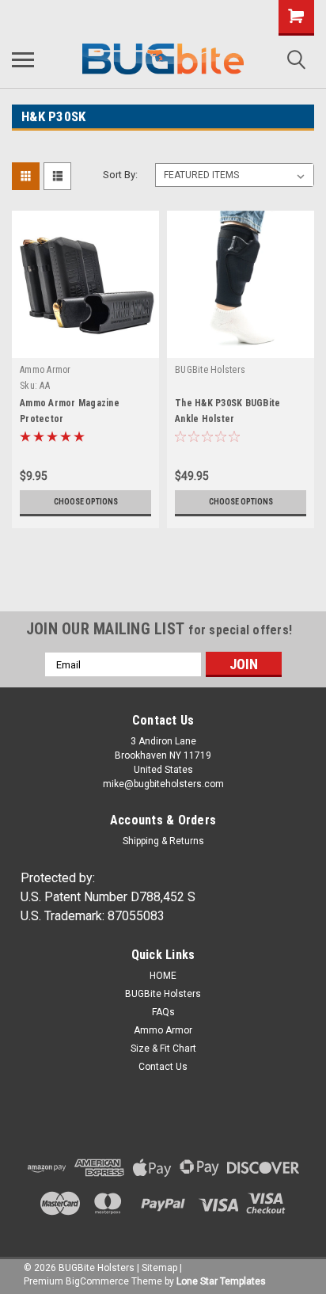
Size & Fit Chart (163, 1048)
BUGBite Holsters (210, 369)
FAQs (163, 1012)
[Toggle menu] (23, 59)
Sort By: (120, 175)
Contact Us (163, 1066)
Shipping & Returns (163, 841)
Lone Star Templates (221, 1281)
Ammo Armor (45, 369)
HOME (163, 975)
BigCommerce (97, 1281)
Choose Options (86, 501)
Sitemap (159, 1267)
